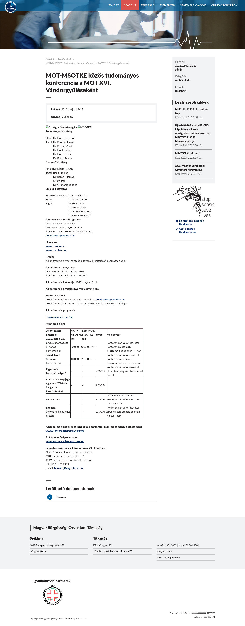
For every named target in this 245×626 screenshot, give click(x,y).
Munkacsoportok (224, 5)
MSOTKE (10, 7)
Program (60, 497)
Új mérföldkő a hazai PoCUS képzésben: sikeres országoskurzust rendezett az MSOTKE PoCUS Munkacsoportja (192, 133)
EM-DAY (113, 5)
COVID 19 (130, 5)
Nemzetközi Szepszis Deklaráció (191, 222)
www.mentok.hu (56, 250)
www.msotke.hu (56, 246)
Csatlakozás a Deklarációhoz (187, 230)
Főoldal (50, 59)
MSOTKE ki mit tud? (187, 153)
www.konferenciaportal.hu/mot (65, 430)
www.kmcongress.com (168, 557)
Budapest (180, 91)
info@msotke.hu (38, 551)
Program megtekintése (59, 317)
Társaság (148, 5)
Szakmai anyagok (193, 5)
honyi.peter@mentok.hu (60, 235)
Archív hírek (65, 59)
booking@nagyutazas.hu (68, 468)
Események (167, 5)
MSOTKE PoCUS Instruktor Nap (191, 111)
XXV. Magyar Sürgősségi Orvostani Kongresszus (190, 168)
